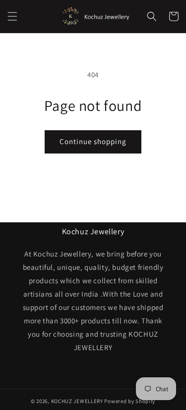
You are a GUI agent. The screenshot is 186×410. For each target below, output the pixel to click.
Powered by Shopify (129, 401)
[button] (12, 16)
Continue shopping (93, 141)
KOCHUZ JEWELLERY (77, 401)
